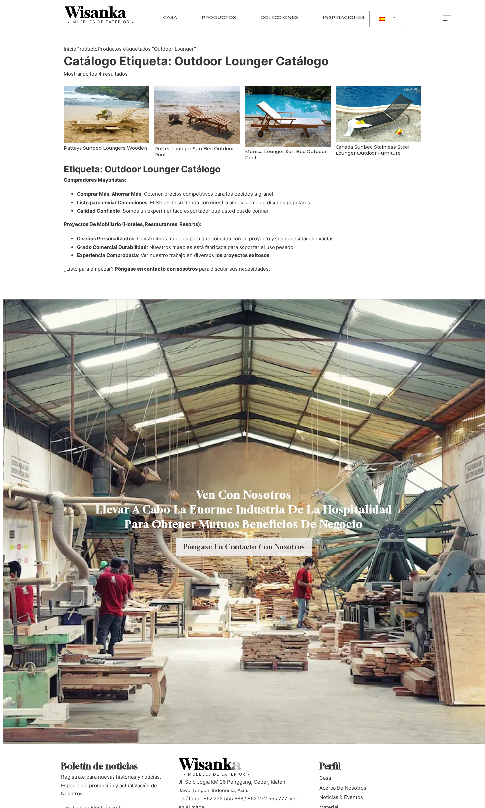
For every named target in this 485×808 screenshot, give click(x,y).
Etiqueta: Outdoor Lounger (196, 61)
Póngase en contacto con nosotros (156, 269)
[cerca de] (448, 17)
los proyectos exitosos (242, 255)
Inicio (70, 49)
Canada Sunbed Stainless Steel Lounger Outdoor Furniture (372, 150)
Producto (87, 49)
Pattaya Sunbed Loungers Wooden (105, 148)
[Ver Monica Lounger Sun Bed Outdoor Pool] (288, 116)
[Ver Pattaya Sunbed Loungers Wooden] (106, 114)
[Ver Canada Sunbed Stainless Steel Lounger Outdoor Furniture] (378, 114)
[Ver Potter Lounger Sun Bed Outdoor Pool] (197, 115)
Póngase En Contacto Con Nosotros (244, 547)
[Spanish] (384, 19)
